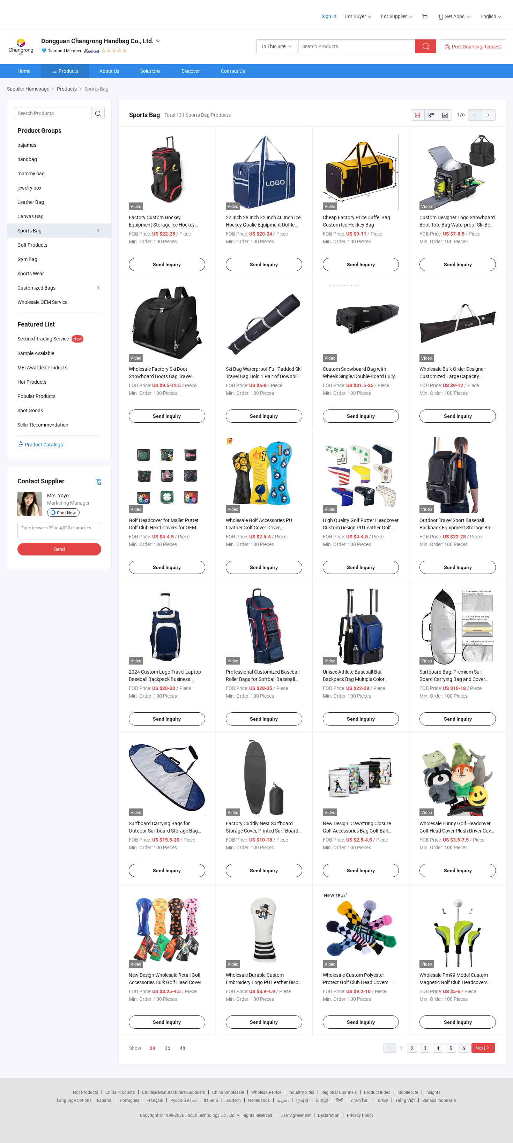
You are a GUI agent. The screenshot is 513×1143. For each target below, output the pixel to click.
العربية (283, 1100)
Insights (432, 1092)
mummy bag (31, 173)
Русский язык (183, 1100)
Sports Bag (29, 230)
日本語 (322, 1100)
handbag (27, 159)
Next (480, 1047)
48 (182, 1048)
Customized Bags (36, 287)
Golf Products (32, 244)
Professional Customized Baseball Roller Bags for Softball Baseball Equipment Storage (262, 679)
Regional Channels (339, 1092)
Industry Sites (301, 1092)
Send (59, 549)
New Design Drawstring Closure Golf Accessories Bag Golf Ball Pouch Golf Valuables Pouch (357, 830)
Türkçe (382, 1100)
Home (23, 71)
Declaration (329, 1115)
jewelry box (29, 187)
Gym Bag (27, 259)
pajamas (26, 144)
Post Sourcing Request (476, 46)
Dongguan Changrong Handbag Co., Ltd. (97, 41)
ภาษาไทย (360, 1100)
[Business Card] (98, 481)
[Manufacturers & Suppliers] (52, 14)
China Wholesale (228, 1092)
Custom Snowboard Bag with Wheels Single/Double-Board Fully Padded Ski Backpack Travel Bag (359, 376)
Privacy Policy (360, 1115)
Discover (190, 71)
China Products (120, 1092)
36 (167, 1048)
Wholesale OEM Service (42, 302)
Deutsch (233, 1100)
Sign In (329, 16)
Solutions (150, 71)
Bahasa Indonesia (439, 1100)
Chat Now (66, 512)
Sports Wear (30, 273)
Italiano (211, 1100)
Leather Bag (30, 202)
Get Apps (455, 16)
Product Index (377, 1092)
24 (152, 1048)
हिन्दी (339, 1100)
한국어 (302, 1100)
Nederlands (259, 1100)
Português (129, 1100)
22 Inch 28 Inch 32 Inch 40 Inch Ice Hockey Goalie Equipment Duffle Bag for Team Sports (263, 224)
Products (69, 71)
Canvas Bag (30, 216)
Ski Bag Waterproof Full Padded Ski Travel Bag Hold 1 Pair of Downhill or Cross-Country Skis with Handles (264, 376)
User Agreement (296, 1115)
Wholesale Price (266, 1092)
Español (104, 1100)
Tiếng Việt (405, 1100)
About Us (109, 71)
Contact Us (233, 71)
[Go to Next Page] (488, 115)
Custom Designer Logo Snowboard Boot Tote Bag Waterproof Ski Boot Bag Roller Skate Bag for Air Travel (457, 224)
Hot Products (85, 1092)
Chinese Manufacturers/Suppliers (173, 1092)
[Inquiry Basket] (425, 16)
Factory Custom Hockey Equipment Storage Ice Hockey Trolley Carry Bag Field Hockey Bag (166, 224)
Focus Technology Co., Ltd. (211, 1115)
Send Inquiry (167, 264)
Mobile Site (407, 1092)
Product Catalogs (44, 444)
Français (155, 1100)
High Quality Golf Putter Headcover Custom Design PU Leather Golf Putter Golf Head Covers (361, 527)
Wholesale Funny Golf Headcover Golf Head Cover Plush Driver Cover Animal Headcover (457, 830)
